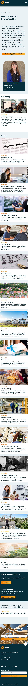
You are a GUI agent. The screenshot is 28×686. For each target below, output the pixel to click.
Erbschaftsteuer (6, 244)
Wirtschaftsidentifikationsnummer (12, 613)
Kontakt (16, 684)
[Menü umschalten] (24, 2)
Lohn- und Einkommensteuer (10, 446)
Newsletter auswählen (14, 676)
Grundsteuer (5, 331)
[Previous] (3, 613)
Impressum (3, 684)
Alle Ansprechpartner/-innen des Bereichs (13, 54)
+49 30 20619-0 (7, 657)
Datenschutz (10, 684)
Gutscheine (4, 360)
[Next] (24, 613)
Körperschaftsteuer (7, 418)
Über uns (7, 12)
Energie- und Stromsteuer (9, 215)
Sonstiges (4, 562)
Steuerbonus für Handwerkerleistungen (13, 533)
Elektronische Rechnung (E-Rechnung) (13, 186)
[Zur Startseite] (5, 2)
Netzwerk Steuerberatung (9, 475)
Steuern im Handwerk (7, 116)
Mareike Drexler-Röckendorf (11, 84)
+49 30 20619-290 (9, 87)
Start (2, 12)
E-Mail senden (8, 89)
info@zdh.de (6, 659)
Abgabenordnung (6, 158)
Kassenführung (6, 389)
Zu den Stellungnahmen (8, 597)
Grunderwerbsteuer (7, 302)
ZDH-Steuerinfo (6, 582)
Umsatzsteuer (5, 504)
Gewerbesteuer (6, 273)
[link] (2, 666)
